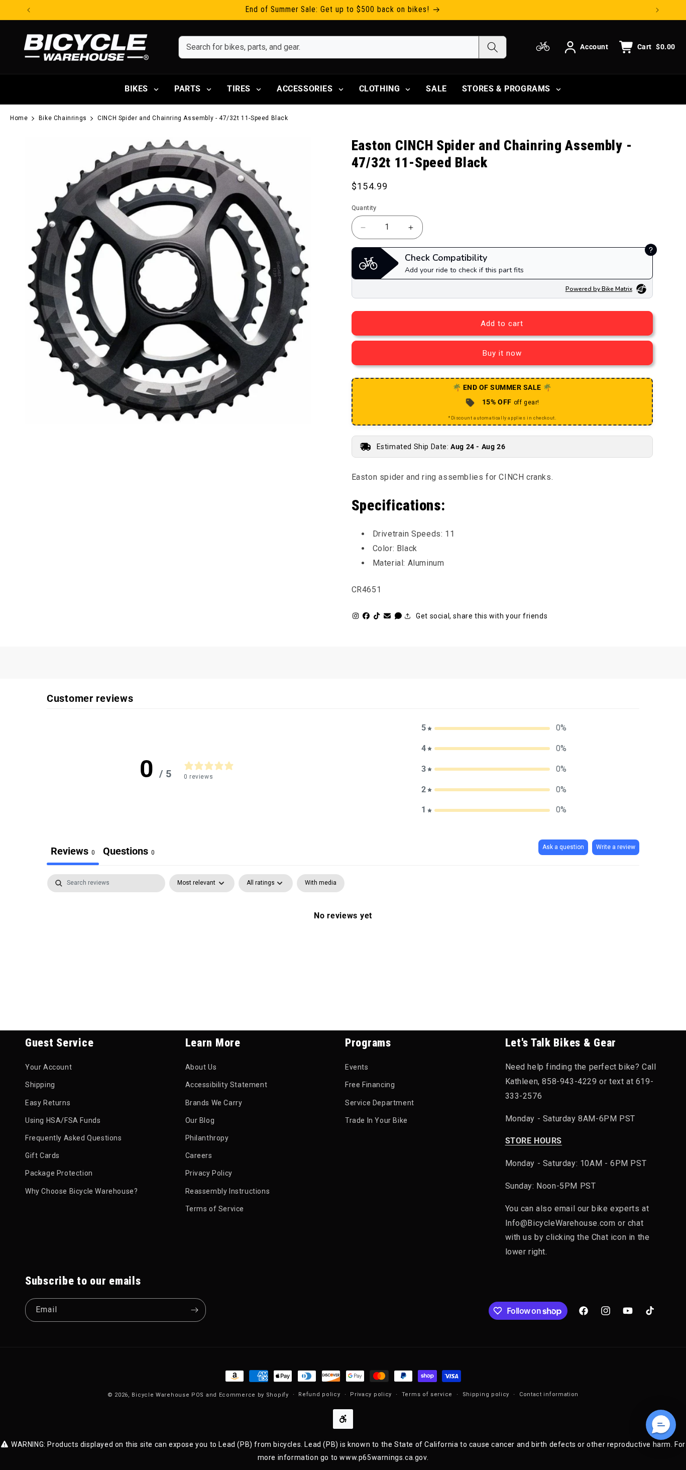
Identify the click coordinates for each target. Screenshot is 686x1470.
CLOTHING (379, 88)
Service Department (379, 1103)
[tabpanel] (343, 949)
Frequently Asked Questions (73, 1138)
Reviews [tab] (73, 851)
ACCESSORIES (305, 88)
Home (19, 118)
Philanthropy (207, 1138)
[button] (494, 728)
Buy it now (502, 353)
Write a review (615, 847)
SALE (436, 88)
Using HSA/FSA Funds (62, 1120)
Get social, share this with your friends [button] (481, 616)
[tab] (129, 852)
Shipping (40, 1085)
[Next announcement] (657, 10)
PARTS (187, 88)
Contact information (549, 1394)
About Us (201, 1067)
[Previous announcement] (29, 10)
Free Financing (370, 1085)
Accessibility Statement (226, 1085)
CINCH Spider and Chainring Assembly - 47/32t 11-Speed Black (192, 118)
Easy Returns (47, 1103)
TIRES (239, 88)
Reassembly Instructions (227, 1191)
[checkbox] (321, 883)
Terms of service (427, 1394)
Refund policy (319, 1394)
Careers (198, 1155)
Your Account (48, 1067)
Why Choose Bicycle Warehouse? (81, 1191)
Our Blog (200, 1120)
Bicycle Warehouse (160, 1395)
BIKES (136, 88)
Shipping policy (486, 1394)
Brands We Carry (214, 1103)
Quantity (364, 208)
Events (357, 1067)
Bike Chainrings (63, 118)
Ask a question (563, 847)
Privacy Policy (209, 1173)
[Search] (492, 47)
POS (197, 1395)
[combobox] (329, 47)
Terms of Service (215, 1209)
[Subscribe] (194, 1310)
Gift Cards (42, 1155)
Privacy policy (371, 1394)
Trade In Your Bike (376, 1120)
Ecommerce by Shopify (254, 1395)
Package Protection (59, 1173)
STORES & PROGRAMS (506, 88)
